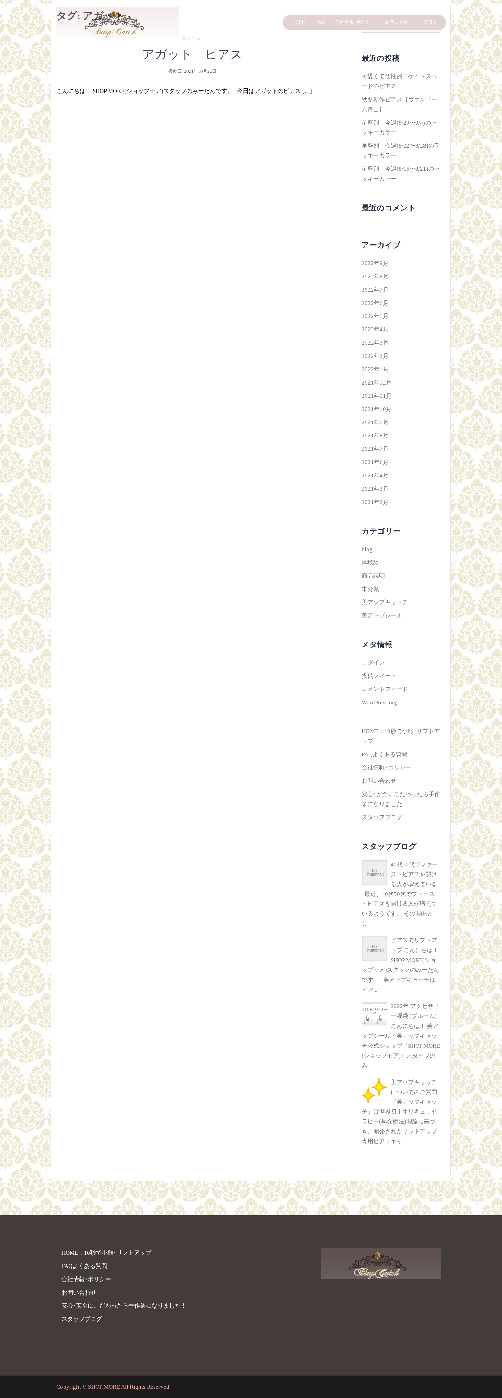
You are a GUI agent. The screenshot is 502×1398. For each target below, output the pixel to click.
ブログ (430, 22)
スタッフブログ (382, 817)
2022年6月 (375, 303)
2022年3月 (375, 342)
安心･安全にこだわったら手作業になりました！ (123, 1305)
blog (367, 549)
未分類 (370, 589)
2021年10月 (377, 409)
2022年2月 (375, 356)
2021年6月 (375, 462)
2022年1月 (375, 369)
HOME (298, 22)
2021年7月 (375, 449)
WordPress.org (379, 702)
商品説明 (373, 576)
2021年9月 (375, 422)
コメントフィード (385, 689)
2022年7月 (375, 289)
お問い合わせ (399, 22)
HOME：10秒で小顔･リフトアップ (106, 1252)
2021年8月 (375, 435)
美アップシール (382, 615)
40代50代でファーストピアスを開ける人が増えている (414, 874)
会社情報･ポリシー (355, 22)
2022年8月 (375, 276)
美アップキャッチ (385, 602)
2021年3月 (375, 489)
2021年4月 (375, 475)
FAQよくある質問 (384, 754)
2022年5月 (375, 316)
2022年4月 (375, 329)
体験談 (370, 562)
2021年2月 (375, 502)
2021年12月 (377, 382)
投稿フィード (379, 676)
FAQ (320, 22)
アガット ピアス (192, 55)
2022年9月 (375, 263)
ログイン (373, 662)
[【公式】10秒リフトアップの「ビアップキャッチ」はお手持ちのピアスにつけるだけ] (117, 22)
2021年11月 (377, 396)
